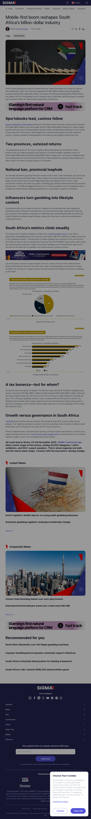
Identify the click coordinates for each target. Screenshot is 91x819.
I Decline (60, 811)
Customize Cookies (60, 801)
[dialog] (45, 409)
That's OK (78, 811)
